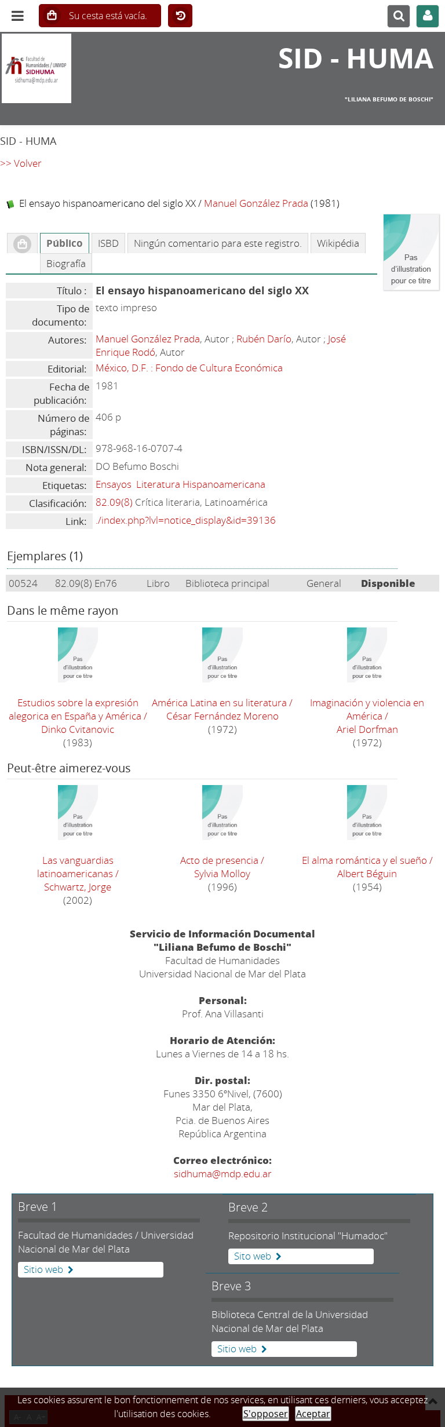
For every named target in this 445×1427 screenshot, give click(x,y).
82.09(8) (114, 502)
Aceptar (313, 1413)
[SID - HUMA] (74, 68)
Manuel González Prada (256, 203)
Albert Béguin (367, 873)
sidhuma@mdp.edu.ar (223, 1173)
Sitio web (43, 1269)
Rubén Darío (263, 338)
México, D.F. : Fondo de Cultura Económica (189, 367)
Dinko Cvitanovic (77, 729)
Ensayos (114, 484)
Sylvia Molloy (222, 873)
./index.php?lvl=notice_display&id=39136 (186, 520)
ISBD (108, 243)
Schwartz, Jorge (77, 886)
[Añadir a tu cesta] (22, 243)
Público (64, 243)
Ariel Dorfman (367, 729)
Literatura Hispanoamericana (200, 484)
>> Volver (21, 163)
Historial (180, 16)
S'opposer (265, 1413)
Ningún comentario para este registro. (218, 243)
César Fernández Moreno (222, 715)
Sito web (252, 1256)
